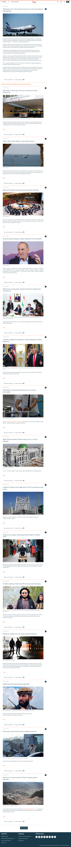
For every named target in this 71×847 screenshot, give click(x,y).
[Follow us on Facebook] (39, 837)
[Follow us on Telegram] (50, 837)
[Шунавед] (64, 2)
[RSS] (52, 837)
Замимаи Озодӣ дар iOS (23, 838)
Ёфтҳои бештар (24, 827)
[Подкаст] (55, 837)
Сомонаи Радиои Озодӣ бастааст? (8, 838)
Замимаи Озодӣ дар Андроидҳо (24, 836)
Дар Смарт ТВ (21, 840)
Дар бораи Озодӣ (4, 836)
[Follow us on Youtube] (42, 837)
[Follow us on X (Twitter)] (47, 837)
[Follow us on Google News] (37, 837)
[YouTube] (61, 2)
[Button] (8, 79)
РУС (58, 1)
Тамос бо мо (3, 842)
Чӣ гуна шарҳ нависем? (6, 840)
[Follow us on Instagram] (44, 837)
